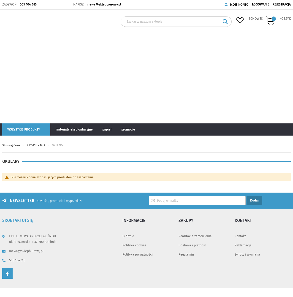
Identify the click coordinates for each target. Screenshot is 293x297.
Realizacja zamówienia (195, 236)
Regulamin (186, 254)
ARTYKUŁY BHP (36, 145)
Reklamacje (243, 245)
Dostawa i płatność (192, 245)
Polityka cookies (134, 245)
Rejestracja (282, 4)
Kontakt (240, 236)
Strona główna (11, 145)
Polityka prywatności (137, 254)
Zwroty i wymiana (247, 254)
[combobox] (176, 21)
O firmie (128, 236)
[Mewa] (18, 66)
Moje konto (239, 5)
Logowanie (260, 4)
